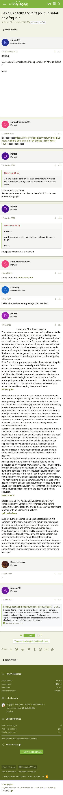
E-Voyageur (8, 784)
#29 (59, 599)
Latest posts (12, 698)
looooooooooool (25, 277)
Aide (30, 776)
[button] (5, 4)
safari (42, 22)
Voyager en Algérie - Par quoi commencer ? (26, 704)
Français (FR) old (28, 767)
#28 (59, 574)
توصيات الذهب (8, 495)
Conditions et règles (27, 772)
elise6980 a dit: (10, 225)
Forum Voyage (8, 767)
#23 (59, 165)
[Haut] (43, 776)
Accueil (37, 776)
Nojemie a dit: (10, 173)
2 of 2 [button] (39, 635)
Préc (30, 635)
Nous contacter (9, 772)
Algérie (10, 711)
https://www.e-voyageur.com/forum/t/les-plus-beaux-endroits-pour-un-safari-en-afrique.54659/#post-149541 (31, 141)
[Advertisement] (31, 97)
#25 (59, 273)
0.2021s (43, 787)
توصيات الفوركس (9, 513)
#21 (59, 52)
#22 (59, 133)
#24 (59, 218)
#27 (59, 325)
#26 (59, 299)
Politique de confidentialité (14, 776)
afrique (34, 22)
